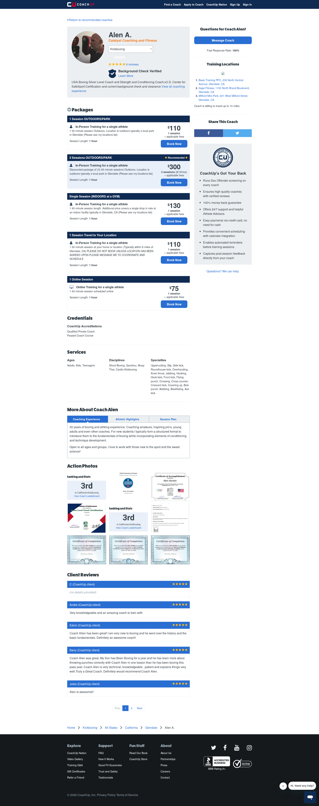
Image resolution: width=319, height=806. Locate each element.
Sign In (247, 4)
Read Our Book (138, 753)
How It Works (106, 759)
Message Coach (223, 40)
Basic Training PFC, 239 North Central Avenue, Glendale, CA (221, 82)
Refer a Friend (75, 777)
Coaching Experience (86, 419)
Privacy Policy (106, 795)
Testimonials (105, 777)
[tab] (87, 419)
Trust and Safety (108, 771)
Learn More (125, 76)
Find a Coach (172, 4)
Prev (117, 708)
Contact (165, 777)
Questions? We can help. (223, 271)
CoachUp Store (138, 759)
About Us (166, 753)
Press (164, 765)
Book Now (174, 144)
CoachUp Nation (216, 4)
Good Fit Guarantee (110, 765)
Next (139, 708)
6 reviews (132, 64)
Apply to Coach (193, 4)
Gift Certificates (76, 771)
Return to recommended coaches (90, 20)
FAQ (101, 753)
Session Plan (168, 419)
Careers (165, 771)
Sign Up (235, 4)
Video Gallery (75, 759)
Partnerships (168, 759)
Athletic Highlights (127, 419)
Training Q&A (75, 765)
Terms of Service (127, 795)
